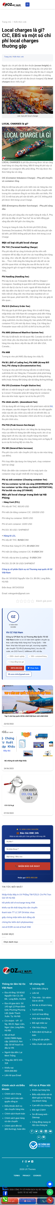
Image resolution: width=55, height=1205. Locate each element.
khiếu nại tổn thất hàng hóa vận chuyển (19, 908)
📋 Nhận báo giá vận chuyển (19, 1199)
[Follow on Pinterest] (41, 1132)
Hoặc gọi (27, 878)
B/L (51, 406)
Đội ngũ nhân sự (39, 1023)
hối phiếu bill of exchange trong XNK (18, 903)
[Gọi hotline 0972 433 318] (50, 1200)
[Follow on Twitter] (36, 1132)
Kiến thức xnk (20, 22)
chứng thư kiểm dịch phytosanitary (17, 922)
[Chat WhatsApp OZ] (50, 1192)
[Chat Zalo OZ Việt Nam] (50, 1184)
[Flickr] (39, 1137)
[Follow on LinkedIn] (46, 1132)
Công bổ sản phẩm (40, 1040)
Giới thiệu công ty (40, 989)
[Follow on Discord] (44, 1137)
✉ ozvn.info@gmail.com (18, 674)
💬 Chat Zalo (33, 668)
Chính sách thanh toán (15, 1114)
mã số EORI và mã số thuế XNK (16, 927)
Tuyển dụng (37, 1010)
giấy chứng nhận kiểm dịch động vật (18, 917)
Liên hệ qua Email (13, 1075)
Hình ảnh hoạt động (41, 1019)
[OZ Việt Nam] (11, 4)
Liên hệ (35, 993)
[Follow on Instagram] (26, 1162)
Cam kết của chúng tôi (42, 1105)
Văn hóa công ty (39, 1027)
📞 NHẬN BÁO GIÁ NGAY (27, 866)
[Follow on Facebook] (32, 1132)
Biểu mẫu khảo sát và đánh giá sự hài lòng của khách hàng (42, 1097)
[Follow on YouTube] (50, 1132)
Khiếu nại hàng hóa (41, 1090)
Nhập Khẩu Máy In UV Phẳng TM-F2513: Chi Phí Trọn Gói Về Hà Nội (26, 896)
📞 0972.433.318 (15, 668)
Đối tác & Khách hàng (42, 1005)
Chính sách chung (13, 1094)
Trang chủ (6, 22)
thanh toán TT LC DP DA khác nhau (18, 912)
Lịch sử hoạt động (40, 1014)
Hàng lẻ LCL (10, 536)
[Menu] (27, 4)
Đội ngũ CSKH (39, 1110)
